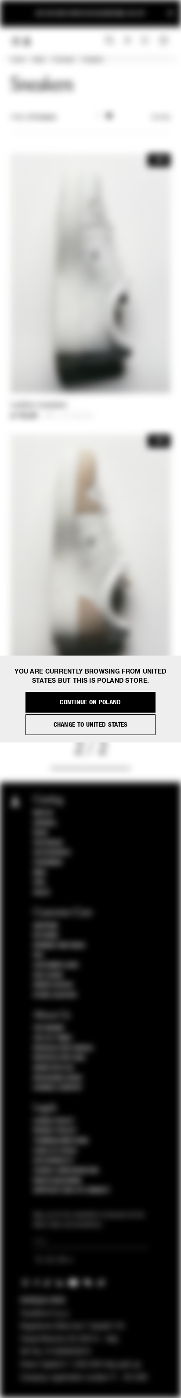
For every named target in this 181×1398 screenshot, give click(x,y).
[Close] (170, 13)
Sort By (161, 117)
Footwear (63, 60)
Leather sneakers (39, 405)
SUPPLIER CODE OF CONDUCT (71, 1190)
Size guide (48, 975)
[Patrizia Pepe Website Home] (27, 41)
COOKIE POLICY (53, 1121)
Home (18, 60)
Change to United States (91, 724)
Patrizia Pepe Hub (59, 1058)
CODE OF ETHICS (55, 1151)
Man (39, 873)
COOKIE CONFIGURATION (65, 1171)
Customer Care (56, 965)
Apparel (45, 823)
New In (43, 813)
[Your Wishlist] (145, 40)
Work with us (53, 1068)
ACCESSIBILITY (53, 1161)
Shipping (45, 926)
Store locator (55, 995)
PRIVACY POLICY (54, 1131)
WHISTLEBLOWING (57, 1181)
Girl (39, 882)
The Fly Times (52, 1038)
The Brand (48, 1028)
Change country (57, 1088)
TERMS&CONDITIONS (60, 1141)
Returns (45, 935)
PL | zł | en (52, 1260)
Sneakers (92, 60)
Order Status (53, 985)
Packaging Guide (58, 1078)
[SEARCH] (109, 41)
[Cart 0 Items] (164, 41)
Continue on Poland (90, 702)
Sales (38, 60)
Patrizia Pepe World (63, 1048)
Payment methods (59, 946)
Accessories (52, 853)
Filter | (33, 117)
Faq (38, 955)
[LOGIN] (127, 41)
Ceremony (48, 863)
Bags (40, 833)
